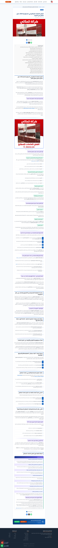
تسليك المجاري (26, 538)
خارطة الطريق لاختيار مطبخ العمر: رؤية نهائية (36, 72)
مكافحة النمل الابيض (30, 1)
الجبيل (9, 534)
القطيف (15, 535)
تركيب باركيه (24, 1)
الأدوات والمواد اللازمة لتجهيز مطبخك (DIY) (36, 68)
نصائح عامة (40, 6)
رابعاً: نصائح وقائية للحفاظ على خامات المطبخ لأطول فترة (34, 54)
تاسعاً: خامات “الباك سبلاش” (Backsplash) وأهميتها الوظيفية (33, 62)
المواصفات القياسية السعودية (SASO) (29, 108)
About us (21, 1)
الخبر (15, 534)
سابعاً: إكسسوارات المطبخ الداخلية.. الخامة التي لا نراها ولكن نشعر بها (32, 59)
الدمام (9, 533)
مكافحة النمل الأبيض (25, 539)
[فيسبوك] (27, 42)
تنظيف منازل (35, 1)
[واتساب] (31, 42)
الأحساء (15, 533)
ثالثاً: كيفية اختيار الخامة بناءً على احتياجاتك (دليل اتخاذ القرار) (34, 52)
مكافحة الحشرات (26, 533)
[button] (29, 45)
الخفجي (15, 536)
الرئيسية (43, 6)
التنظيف (17, 264)
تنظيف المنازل (26, 534)
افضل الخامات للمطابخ (18, 508)
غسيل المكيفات (26, 537)
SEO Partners (25, 545)
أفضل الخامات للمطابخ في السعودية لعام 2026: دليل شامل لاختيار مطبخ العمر (31, 47)
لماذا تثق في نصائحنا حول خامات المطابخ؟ (36, 69)
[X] (29, 42)
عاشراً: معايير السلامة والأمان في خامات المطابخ (35, 64)
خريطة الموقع (17, 1)
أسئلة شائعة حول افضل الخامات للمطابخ (36, 71)
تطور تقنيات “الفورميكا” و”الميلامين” (37, 58)
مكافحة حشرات (40, 1)
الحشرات (37, 161)
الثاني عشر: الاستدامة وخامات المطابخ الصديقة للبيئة (34, 67)
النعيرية (9, 536)
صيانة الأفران (26, 535)
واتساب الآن (16, 521)
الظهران (9, 535)
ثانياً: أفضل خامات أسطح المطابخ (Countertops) (35, 51)
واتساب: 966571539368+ (48, 537)
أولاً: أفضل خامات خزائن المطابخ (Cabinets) (36, 49)
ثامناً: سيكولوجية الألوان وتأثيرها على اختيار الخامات (35, 61)
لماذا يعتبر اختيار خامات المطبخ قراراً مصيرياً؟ (36, 48)
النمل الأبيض (33, 161)
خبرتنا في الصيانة (18, 257)
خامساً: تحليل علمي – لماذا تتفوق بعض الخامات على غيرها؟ (33, 55)
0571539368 (7, 1)
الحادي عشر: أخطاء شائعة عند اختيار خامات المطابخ (35, 65)
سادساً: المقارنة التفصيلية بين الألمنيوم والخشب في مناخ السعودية (32, 57)
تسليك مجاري (45, 1)
